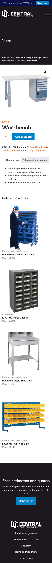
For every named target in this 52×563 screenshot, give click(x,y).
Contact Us (42, 2)
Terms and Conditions (26, 551)
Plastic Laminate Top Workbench (29, 150)
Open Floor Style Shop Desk (17, 380)
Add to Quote (23, 136)
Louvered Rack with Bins (15, 443)
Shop (11, 57)
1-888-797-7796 (26, 539)
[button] (45, 71)
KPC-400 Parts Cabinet (15, 317)
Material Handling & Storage (28, 57)
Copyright (26, 545)
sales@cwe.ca (26, 533)
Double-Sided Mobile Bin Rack (18, 254)
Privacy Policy (26, 557)
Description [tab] (12, 159)
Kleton (5, 121)
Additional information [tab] (35, 159)
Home (5, 57)
